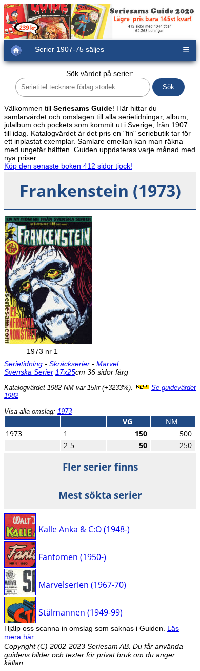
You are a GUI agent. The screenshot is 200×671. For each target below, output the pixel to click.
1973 (64, 411)
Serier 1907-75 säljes (69, 49)
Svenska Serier (28, 372)
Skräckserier (69, 364)
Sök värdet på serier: (100, 73)
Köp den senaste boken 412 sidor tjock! (68, 166)
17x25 (65, 372)
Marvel (107, 364)
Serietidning (23, 364)
